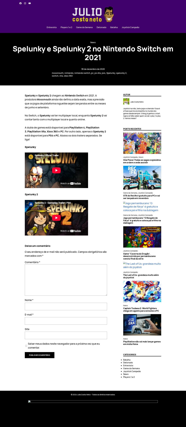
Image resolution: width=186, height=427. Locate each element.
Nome (29, 300)
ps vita (98, 73)
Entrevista (128, 365)
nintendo (69, 73)
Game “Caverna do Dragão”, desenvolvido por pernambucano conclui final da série (139, 256)
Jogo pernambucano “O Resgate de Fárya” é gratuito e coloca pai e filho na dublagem (142, 220)
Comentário (32, 262)
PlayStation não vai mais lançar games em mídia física (142, 342)
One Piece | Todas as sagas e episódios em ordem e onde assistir (142, 161)
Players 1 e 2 (129, 377)
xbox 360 (68, 75)
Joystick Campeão (130, 157)
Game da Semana (130, 193)
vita (61, 75)
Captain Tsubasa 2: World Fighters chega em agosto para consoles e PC (141, 309)
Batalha (126, 359)
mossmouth (58, 73)
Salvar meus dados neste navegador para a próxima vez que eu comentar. (64, 345)
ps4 (103, 73)
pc (92, 73)
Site (27, 329)
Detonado (128, 362)
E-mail (29, 314)
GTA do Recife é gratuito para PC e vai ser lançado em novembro (141, 197)
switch (55, 75)
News (93, 42)
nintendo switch (82, 73)
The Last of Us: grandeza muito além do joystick (141, 276)
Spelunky (110, 73)
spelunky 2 (121, 73)
